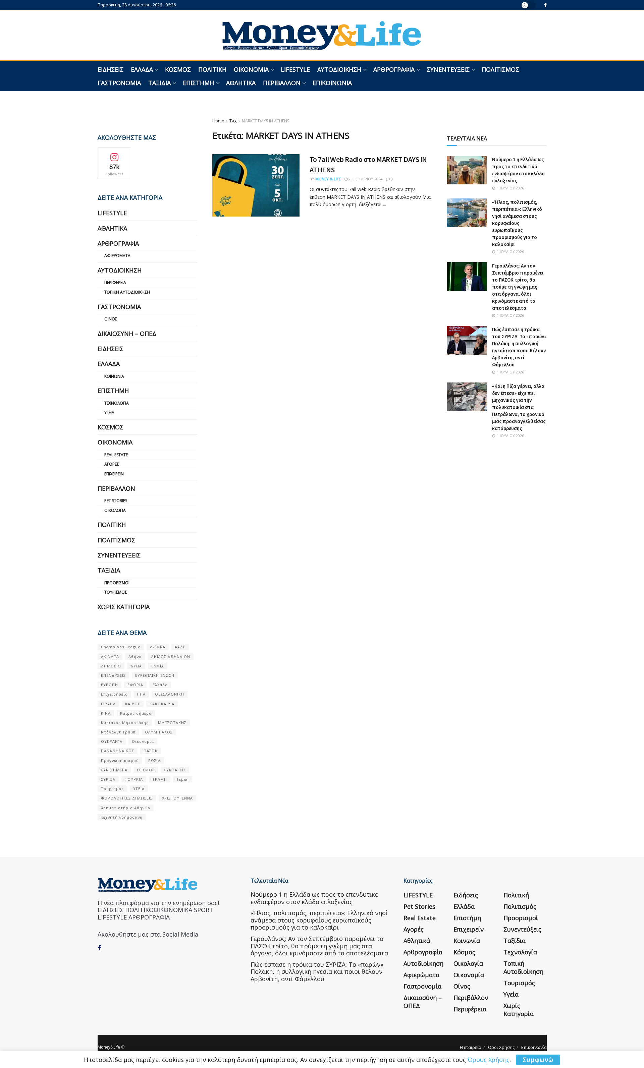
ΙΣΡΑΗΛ (108, 703)
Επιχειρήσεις (114, 694)
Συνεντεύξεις (448, 69)
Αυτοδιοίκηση (339, 69)
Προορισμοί (116, 583)
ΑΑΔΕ (180, 646)
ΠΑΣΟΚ (151, 750)
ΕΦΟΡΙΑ (135, 684)
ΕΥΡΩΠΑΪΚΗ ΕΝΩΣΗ (154, 675)
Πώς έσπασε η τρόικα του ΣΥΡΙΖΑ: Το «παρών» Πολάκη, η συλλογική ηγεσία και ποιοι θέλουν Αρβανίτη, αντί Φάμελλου (317, 971)
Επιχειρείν (114, 474)
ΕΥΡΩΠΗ (109, 684)
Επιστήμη (198, 83)
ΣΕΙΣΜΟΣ (146, 769)
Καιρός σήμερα (136, 713)
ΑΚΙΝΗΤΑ (110, 656)
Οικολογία (115, 510)
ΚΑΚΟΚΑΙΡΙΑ (162, 703)
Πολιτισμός (500, 69)
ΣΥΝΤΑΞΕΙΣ (175, 769)
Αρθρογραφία (394, 69)
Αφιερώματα (117, 255)
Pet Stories (115, 500)
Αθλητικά (241, 83)
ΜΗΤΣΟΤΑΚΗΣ (172, 722)
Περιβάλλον (282, 83)
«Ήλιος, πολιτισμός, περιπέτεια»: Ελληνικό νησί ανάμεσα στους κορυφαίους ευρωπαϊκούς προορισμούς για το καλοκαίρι (517, 223)
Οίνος (110, 319)
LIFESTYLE (295, 69)
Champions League (121, 646)
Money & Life (328, 178)
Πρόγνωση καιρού (120, 760)
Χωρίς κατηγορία (124, 607)
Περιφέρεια (115, 282)
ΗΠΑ (141, 694)
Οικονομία (251, 69)
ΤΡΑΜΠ (159, 779)
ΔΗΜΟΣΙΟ (111, 665)
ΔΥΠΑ (136, 665)
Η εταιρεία (470, 1047)
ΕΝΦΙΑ (157, 665)
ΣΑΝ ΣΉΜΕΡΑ (114, 769)
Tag (232, 121)
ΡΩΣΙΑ (154, 760)
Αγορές (111, 464)
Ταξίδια (159, 83)
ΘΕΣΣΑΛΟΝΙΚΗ (169, 694)
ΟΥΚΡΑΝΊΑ (111, 741)
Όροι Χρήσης (501, 1047)
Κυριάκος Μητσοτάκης (125, 722)
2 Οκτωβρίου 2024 (364, 178)
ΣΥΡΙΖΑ (108, 779)
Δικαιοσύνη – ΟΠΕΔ (127, 334)
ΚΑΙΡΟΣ (132, 703)
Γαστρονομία (119, 83)
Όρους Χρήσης (488, 1060)
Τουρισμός (115, 592)
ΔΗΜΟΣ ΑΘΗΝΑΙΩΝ (170, 656)
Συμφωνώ (538, 1060)
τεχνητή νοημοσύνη (122, 817)
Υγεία (109, 412)
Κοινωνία (114, 376)
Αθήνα (135, 656)
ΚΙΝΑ (106, 713)
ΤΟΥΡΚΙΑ (134, 779)
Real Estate (116, 455)
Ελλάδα (142, 69)
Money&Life (109, 1047)
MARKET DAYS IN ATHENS (265, 121)
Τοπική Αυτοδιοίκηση (127, 292)
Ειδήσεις (110, 69)
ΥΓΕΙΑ (139, 788)
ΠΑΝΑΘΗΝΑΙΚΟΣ (117, 750)
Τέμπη (182, 779)
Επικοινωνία (332, 83)
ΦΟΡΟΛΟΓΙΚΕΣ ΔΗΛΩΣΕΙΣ (127, 797)
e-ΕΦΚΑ (157, 646)
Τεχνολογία (116, 403)
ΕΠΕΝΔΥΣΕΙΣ (113, 675)
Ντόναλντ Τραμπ (118, 731)
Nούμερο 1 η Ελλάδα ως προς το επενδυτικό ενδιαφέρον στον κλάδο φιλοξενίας (315, 898)
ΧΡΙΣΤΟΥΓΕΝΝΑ (177, 797)
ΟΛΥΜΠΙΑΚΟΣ (159, 731)
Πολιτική (212, 69)
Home (218, 121)
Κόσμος (178, 69)
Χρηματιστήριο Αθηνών (125, 807)
